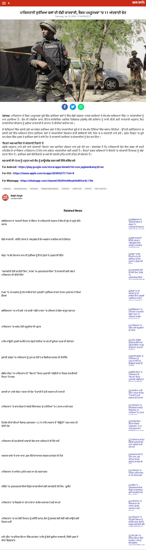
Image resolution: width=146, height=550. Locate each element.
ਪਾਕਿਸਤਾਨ (65, 189)
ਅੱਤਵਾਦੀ (88, 189)
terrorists (34, 189)
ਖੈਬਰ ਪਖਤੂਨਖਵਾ (100, 189)
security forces (20, 189)
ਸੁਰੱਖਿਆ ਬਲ (77, 189)
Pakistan (7, 189)
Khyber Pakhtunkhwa (50, 189)
